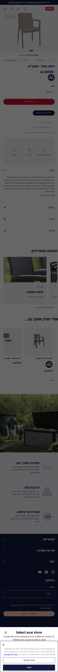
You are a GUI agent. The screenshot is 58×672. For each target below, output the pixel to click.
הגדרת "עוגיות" (29, 660)
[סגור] (3, 645)
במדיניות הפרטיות (11, 654)
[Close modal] (6, 632)
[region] (29, 656)
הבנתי (29, 667)
